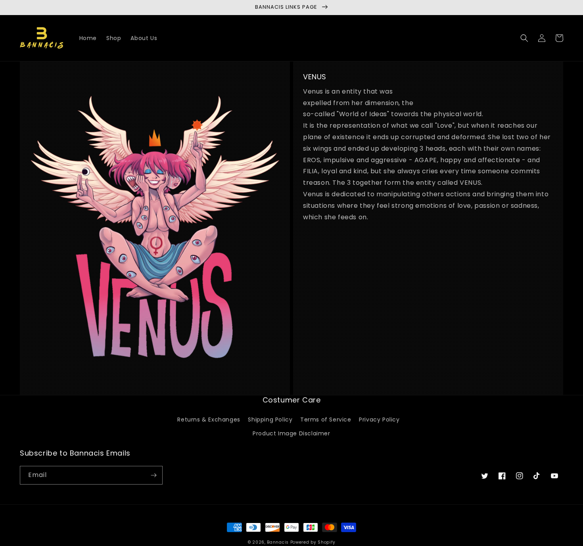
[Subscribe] (153, 475)
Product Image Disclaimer (291, 433)
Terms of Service (325, 419)
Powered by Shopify (313, 542)
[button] (524, 38)
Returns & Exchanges (208, 419)
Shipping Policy (270, 419)
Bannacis (278, 542)
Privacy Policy (379, 419)
